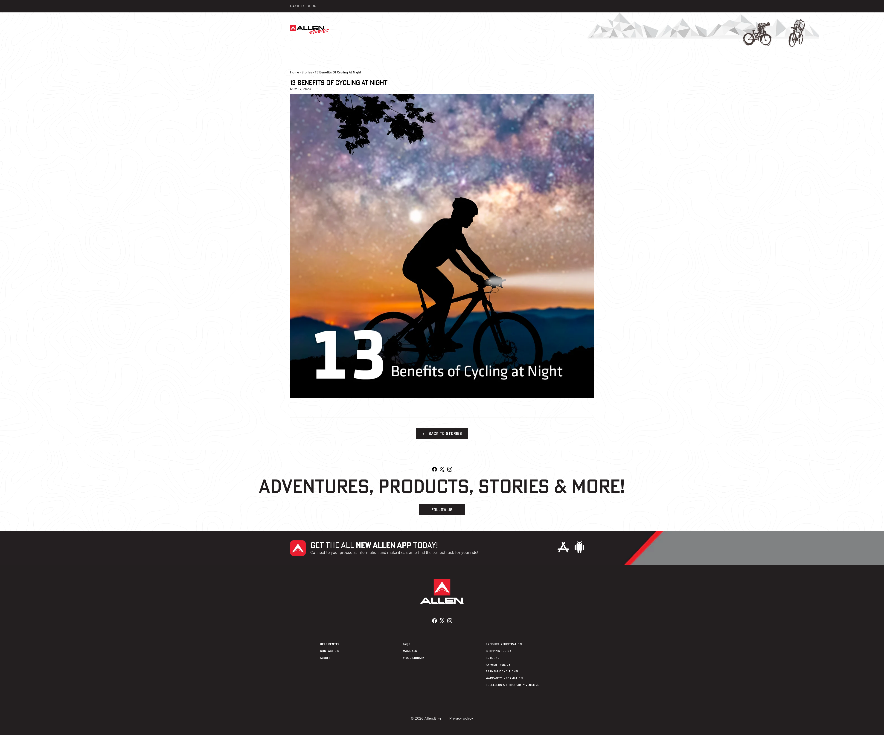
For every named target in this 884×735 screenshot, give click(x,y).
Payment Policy (498, 664)
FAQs (406, 644)
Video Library (414, 657)
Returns (493, 657)
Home (294, 72)
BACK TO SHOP (303, 6)
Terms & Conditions (502, 671)
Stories (307, 72)
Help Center (330, 644)
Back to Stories (445, 433)
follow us (442, 510)
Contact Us (329, 650)
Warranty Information (504, 678)
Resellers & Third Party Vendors (512, 684)
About (325, 657)
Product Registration (504, 644)
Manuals (410, 650)
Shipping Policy (498, 650)
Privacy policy (461, 718)
